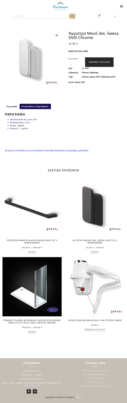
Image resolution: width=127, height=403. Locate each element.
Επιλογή (32, 252)
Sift (83, 82)
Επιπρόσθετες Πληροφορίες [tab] (34, 106)
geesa (92, 76)
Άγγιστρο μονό (108, 76)
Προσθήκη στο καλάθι (99, 62)
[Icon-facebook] (29, 391)
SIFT (98, 76)
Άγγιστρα (94, 72)
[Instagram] (35, 391)
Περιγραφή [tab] (11, 106)
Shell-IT (79, 397)
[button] (121, 6)
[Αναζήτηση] (72, 16)
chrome (85, 72)
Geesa (77, 82)
